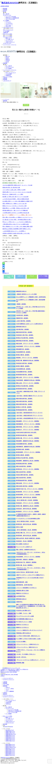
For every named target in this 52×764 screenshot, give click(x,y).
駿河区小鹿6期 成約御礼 (22, 455)
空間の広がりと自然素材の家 (12, 17)
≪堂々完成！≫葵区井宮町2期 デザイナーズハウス (29, 415)
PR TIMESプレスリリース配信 (24, 622)
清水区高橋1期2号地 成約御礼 (24, 444)
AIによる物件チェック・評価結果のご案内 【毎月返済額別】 (30, 300)
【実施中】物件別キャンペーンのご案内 (26, 294)
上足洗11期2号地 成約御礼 (23, 321)
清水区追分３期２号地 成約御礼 (24, 335)
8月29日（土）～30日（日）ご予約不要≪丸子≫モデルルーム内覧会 (30, 307)
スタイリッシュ (9, 24)
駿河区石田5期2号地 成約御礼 (24, 435)
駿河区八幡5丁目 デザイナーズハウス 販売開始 (29, 532)
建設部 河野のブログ (10, 749)
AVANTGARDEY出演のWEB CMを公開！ (26, 432)
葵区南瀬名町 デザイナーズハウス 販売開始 (28, 424)
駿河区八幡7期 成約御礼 (22, 355)
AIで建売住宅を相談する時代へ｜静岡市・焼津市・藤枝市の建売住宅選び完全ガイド (31, 515)
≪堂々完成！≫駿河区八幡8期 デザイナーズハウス (29, 396)
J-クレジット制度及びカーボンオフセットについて (29, 630)
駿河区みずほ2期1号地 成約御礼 (25, 458)
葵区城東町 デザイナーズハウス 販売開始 (27, 421)
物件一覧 (8, 56)
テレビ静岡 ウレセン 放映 (23, 613)
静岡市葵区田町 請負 (22, 582)
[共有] (26, 271)
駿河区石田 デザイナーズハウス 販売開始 (27, 469)
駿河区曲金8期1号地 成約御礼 (24, 480)
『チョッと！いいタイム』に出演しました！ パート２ (30, 660)
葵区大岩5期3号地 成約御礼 (23, 477)
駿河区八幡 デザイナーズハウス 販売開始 (27, 438)
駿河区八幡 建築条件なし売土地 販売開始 (27, 506)
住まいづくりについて (8, 29)
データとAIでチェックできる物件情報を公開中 (28, 518)
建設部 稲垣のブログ (10, 752)
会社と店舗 (8, 25)
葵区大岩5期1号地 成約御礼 (23, 472)
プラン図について (10, 39)
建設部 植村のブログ (10, 753)
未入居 (7, 61)
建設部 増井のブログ (10, 745)
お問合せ (17, 670)
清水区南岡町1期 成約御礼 (23, 352)
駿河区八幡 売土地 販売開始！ (24, 565)
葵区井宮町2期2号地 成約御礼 (24, 401)
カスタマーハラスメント (8, 679)
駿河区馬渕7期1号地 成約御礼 (24, 388)
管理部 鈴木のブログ (10, 736)
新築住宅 (8, 59)
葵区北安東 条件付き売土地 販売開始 (26, 497)
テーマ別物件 (6, 20)
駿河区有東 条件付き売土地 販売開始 (26, 535)
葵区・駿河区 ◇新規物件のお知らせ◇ (26, 549)
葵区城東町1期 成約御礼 (22, 349)
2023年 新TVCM (21, 657)
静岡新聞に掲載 (20, 662)
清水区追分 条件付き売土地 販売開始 (26, 508)
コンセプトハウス (7, 15)
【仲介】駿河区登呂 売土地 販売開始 (26, 530)
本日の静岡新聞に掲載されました (24, 619)
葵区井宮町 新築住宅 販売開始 (24, 559)
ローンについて (9, 40)
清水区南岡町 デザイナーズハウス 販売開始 (28, 556)
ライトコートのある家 (11, 16)
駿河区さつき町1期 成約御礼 (24, 407)
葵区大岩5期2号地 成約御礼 (23, 466)
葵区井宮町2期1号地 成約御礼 (24, 398)
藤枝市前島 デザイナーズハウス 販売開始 (27, 427)
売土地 (7, 57)
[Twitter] (26, 267)
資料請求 (3, 670)
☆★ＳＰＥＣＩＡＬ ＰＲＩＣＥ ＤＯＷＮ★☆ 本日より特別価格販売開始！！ (30, 553)
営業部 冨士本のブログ (11, 734)
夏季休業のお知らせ (21, 326)
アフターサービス (7, 43)
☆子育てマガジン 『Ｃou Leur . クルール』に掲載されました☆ (30, 651)
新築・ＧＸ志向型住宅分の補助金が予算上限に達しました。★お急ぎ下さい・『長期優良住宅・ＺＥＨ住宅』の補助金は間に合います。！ (30, 606)
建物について (9, 717)
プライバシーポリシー (8, 678)
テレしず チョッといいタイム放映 (25, 616)
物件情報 (5, 8)
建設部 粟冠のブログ (10, 744)
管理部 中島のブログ (10, 740)
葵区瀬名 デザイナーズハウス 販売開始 (27, 357)
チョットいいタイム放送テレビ (24, 547)
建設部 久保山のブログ (11, 747)
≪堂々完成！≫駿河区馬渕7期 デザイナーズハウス (29, 412)
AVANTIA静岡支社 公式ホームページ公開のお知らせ (29, 324)
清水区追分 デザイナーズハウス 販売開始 (27, 503)
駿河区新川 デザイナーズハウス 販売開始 (27, 511)
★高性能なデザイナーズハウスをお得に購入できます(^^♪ (30, 578)
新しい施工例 (6, 13)
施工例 (4, 11)
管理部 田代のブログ (10, 738)
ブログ (32, 276)
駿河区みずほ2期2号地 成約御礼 (25, 386)
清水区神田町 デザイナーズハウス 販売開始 (28, 346)
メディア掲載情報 (10, 691)
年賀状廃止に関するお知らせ (23, 633)
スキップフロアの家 (10, 19)
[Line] (26, 263)
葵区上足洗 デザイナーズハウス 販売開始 (27, 377)
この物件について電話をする (21, 669)
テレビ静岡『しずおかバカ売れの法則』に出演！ (28, 638)
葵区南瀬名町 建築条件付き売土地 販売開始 (28, 446)
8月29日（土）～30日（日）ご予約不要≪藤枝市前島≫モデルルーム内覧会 (30, 312)
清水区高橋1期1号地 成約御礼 (24, 372)
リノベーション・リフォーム (9, 44)
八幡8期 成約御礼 (21, 304)
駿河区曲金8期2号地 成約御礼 (24, 410)
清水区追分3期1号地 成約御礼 (24, 363)
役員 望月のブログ (10, 730)
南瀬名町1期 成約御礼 (22, 318)
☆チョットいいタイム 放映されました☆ (27, 647)
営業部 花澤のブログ (10, 731)
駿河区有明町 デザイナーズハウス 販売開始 (28, 452)
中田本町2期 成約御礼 (22, 315)
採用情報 (7, 6)
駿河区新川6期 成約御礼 (22, 449)
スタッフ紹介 (6, 684)
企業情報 (3, 6)
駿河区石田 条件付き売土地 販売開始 (26, 524)
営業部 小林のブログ (10, 732)
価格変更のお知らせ (21, 291)
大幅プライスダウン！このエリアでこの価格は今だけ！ (30, 575)
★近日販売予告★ (20, 596)
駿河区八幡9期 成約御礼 (22, 366)
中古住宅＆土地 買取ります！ (23, 610)
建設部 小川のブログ (10, 755)
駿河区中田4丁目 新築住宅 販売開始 (26, 562)
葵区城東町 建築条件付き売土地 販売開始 (27, 441)
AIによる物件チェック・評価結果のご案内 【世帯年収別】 (31, 297)
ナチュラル (8, 21)
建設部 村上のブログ (10, 748)
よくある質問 (6, 31)
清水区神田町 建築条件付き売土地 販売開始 (28, 380)
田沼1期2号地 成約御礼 (22, 329)
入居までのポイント (10, 42)
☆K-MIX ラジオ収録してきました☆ (26, 654)
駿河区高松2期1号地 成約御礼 (24, 463)
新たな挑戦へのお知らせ (22, 544)
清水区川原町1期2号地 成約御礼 (25, 475)
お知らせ (20, 276)
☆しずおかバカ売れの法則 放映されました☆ (28, 636)
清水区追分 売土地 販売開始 (24, 541)
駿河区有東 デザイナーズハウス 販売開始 (27, 491)
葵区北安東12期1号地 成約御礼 (24, 486)
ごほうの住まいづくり (8, 27)
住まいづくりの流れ (7, 33)
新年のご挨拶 (19, 527)
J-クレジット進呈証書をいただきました (26, 587)
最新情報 (5, 685)
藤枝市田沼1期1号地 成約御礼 (24, 332)
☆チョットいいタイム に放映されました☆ (27, 644)
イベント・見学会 (9, 277)
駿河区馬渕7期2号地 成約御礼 (24, 374)
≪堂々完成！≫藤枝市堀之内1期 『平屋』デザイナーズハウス (30, 392)
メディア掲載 (43, 276)
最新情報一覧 (6, 273)
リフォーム (8, 704)
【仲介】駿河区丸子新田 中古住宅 (25, 521)
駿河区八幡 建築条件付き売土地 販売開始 (27, 360)
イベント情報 (8, 670)
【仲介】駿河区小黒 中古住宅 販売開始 (27, 500)
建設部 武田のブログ (10, 751)
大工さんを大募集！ (21, 641)
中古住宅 (8, 60)
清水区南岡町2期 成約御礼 (23, 369)
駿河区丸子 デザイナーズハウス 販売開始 (27, 429)
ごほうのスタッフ (7, 80)
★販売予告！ (19, 602)
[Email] (26, 269)
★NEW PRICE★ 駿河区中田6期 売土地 (27, 572)
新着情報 (5, 9)
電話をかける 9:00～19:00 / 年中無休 (9, 672)
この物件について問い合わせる (8, 669)
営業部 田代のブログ (10, 735)
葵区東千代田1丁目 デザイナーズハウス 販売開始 (29, 489)
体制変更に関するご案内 (22, 590)
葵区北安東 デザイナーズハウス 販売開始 (27, 343)
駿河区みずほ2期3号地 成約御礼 (25, 338)
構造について (9, 38)
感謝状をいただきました (22, 593)
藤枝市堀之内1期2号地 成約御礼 (25, 340)
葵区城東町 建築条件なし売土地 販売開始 (27, 460)
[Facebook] (26, 265)
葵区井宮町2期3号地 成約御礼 (24, 404)
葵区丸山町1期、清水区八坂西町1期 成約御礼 (28, 538)
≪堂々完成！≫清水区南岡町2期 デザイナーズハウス (30, 418)
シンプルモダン (9, 23)
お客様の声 (5, 32)
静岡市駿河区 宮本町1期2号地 (24, 585)
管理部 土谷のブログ (10, 739)
